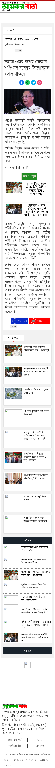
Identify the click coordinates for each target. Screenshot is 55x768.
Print (18, 50)
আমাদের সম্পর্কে (14, 739)
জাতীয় (13, 30)
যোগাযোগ (40, 745)
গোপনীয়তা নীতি (14, 745)
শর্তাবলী (40, 739)
